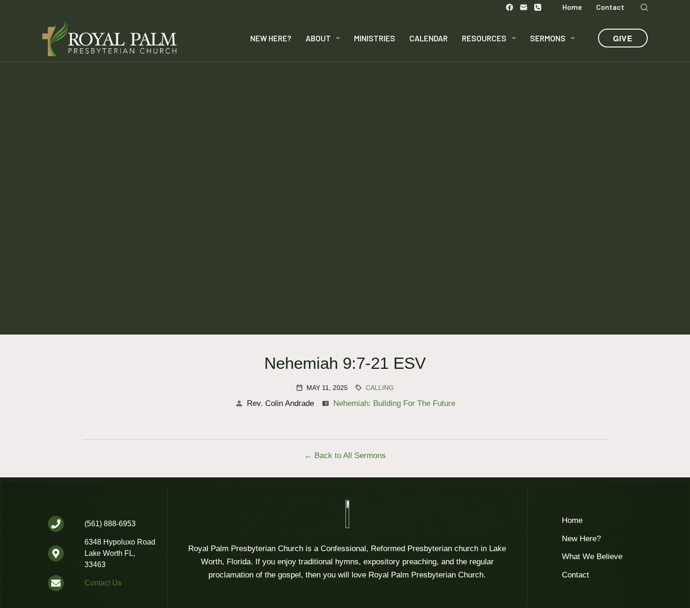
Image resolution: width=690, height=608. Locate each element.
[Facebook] (509, 7)
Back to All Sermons (350, 455)
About (318, 38)
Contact (610, 6)
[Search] (644, 7)
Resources (484, 38)
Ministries (374, 38)
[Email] (523, 7)
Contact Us (103, 583)
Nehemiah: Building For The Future (394, 403)
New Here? (270, 38)
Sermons (548, 38)
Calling (380, 387)
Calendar (428, 38)
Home (572, 6)
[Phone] (537, 7)
